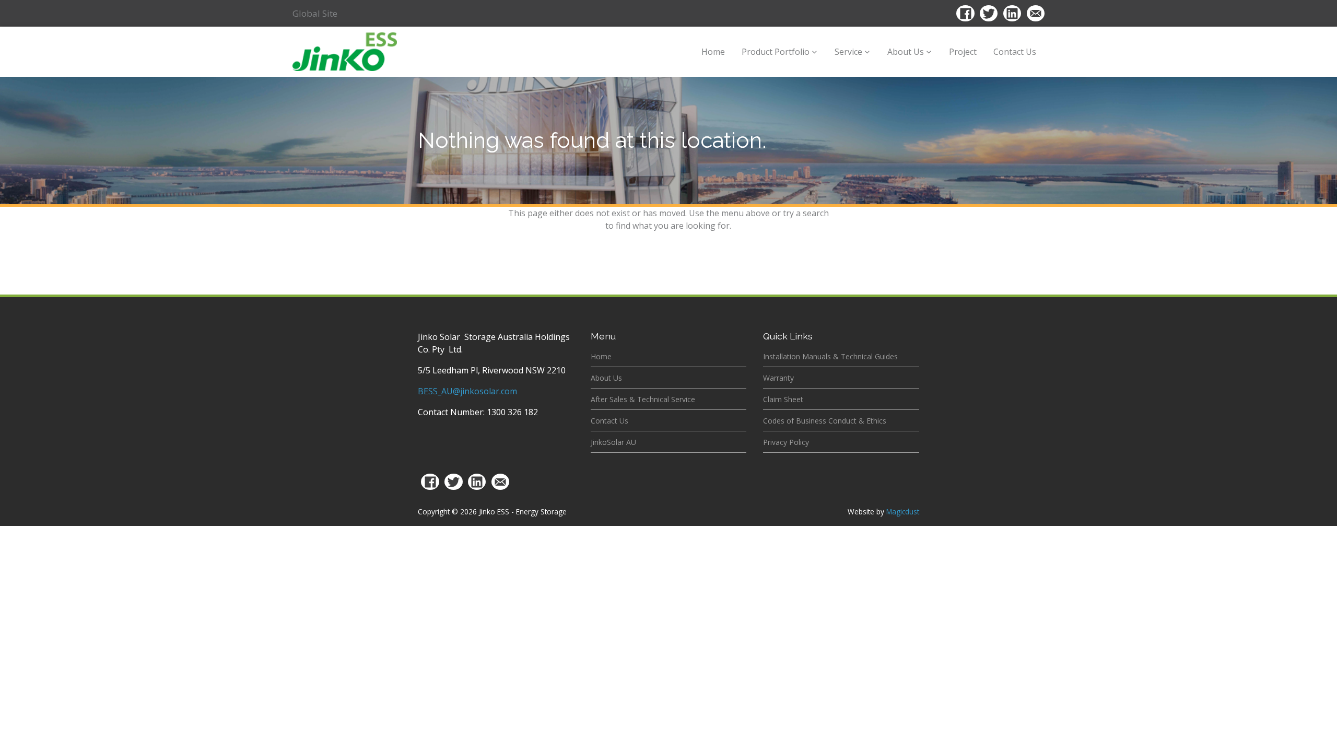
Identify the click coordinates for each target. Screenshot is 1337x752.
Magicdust (902, 511)
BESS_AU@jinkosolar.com (467, 391)
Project (963, 51)
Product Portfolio (776, 51)
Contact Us (1014, 51)
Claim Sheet (783, 399)
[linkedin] (1012, 13)
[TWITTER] (453, 482)
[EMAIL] (500, 482)
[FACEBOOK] (430, 482)
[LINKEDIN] (477, 482)
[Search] (934, 14)
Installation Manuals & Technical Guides (830, 356)
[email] (1035, 13)
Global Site (314, 13)
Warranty (778, 378)
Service (848, 51)
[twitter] (988, 13)
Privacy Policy (786, 442)
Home (713, 51)
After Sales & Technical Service (643, 399)
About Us (905, 51)
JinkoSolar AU (613, 442)
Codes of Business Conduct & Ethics (824, 421)
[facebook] (965, 13)
